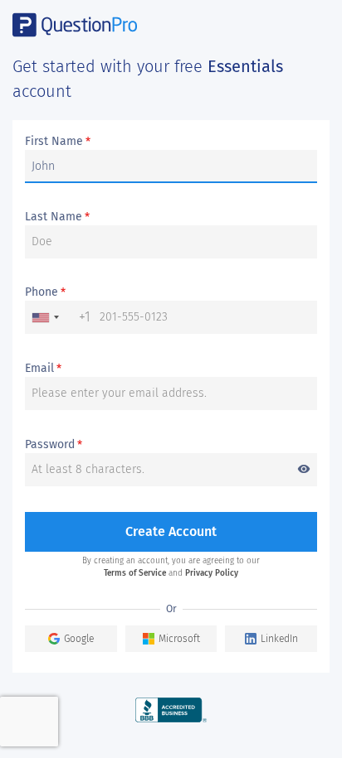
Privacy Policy (211, 573)
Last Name (57, 217)
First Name (57, 141)
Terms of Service (135, 573)
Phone (45, 292)
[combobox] (58, 317)
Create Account (171, 531)
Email (43, 368)
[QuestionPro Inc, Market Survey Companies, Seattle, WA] (171, 709)
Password (167, 445)
